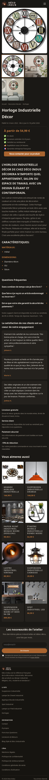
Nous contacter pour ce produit (24, 153)
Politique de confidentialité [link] (12, 756)
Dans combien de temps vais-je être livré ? (22, 286)
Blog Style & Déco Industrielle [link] (13, 741)
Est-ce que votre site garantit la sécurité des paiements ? (23, 305)
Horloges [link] (5, 713)
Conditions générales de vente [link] (13, 765)
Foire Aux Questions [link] (9, 732)
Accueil (4, 104)
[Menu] (44, 3)
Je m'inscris (24, 651)
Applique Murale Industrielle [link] (13, 700)
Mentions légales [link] (8, 752)
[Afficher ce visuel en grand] (13, 66)
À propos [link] (5, 728)
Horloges (26, 104)
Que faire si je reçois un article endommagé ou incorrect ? (23, 295)
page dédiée (35, 657)
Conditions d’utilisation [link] (11, 770)
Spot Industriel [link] (7, 704)
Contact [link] (5, 724)
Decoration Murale (14, 104)
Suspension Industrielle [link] (11, 691)
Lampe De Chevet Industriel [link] (12, 695)
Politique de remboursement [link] (13, 761)
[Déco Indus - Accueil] (9, 3)
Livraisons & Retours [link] (10, 737)
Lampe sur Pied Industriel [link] (12, 709)
